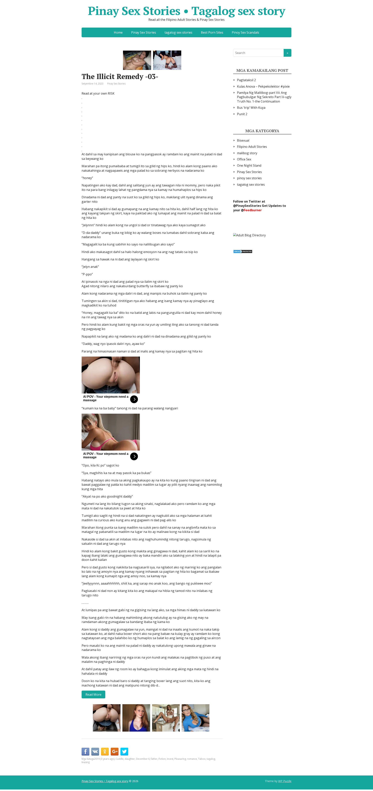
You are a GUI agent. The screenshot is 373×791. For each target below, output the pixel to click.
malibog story (247, 153)
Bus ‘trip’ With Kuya (251, 107)
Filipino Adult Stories (252, 146)
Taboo (202, 759)
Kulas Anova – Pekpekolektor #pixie (263, 86)
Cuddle (120, 759)
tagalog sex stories (178, 32)
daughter (130, 759)
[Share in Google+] (115, 751)
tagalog (211, 759)
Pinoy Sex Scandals (245, 32)
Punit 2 (242, 114)
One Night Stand (249, 165)
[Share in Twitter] (124, 751)
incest (170, 759)
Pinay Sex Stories (143, 32)
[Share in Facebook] (85, 751)
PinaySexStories (248, 206)
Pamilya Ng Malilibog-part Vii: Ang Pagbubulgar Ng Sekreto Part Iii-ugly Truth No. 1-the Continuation (264, 97)
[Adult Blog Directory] (249, 235)
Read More (93, 694)
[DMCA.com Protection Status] (243, 251)
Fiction (162, 759)
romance (192, 759)
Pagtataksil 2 (246, 80)
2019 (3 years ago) (104, 759)
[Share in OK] (105, 751)
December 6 (143, 759)
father (154, 759)
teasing (86, 762)
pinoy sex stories (249, 178)
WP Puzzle (284, 781)
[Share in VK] (95, 751)
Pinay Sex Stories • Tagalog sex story (186, 11)
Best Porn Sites (212, 32)
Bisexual (243, 140)
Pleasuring (180, 759)
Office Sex (244, 159)
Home (118, 32)
